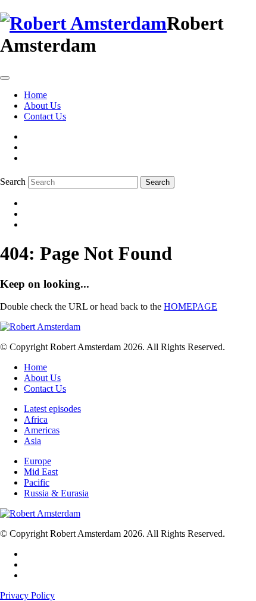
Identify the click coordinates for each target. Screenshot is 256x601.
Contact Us (45, 116)
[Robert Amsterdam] (83, 23)
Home (35, 95)
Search (13, 182)
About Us (42, 105)
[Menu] (5, 78)
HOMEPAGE (190, 306)
